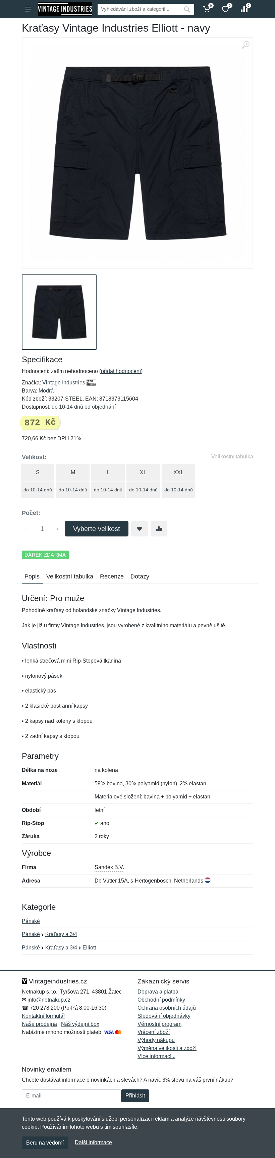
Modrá (46, 391)
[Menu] (28, 9)
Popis (32, 576)
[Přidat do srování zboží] (159, 528)
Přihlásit (135, 1095)
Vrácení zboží (154, 1032)
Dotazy (139, 576)
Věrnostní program (159, 1024)
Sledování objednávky (164, 1016)
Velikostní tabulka (232, 456)
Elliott (89, 947)
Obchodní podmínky (161, 1000)
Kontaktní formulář (43, 1016)
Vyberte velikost (96, 528)
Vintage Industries (63, 382)
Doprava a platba (158, 992)
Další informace (93, 1142)
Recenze (112, 576)
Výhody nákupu (156, 1040)
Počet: (31, 513)
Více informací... (156, 1056)
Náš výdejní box (80, 1024)
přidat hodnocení (121, 371)
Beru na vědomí (45, 1143)
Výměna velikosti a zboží (167, 1048)
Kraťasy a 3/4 (61, 934)
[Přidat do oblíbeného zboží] (139, 528)
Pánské (31, 921)
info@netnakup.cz (49, 1000)
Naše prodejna (39, 1024)
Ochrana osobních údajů (167, 1008)
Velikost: (34, 457)
